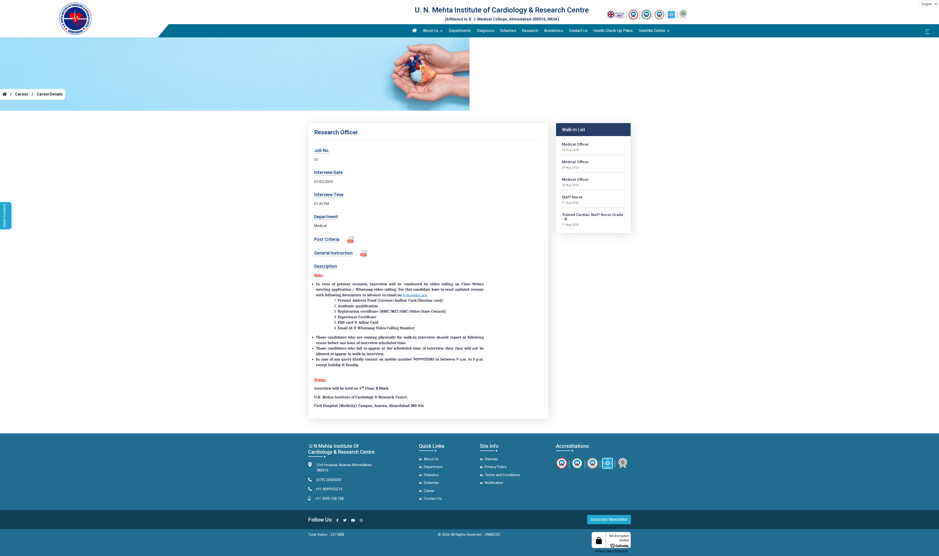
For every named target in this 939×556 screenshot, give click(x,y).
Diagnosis (485, 30)
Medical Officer (575, 144)
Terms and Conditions (502, 475)
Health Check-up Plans (613, 30)
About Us (431, 30)
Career (21, 94)
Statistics (431, 475)
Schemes (508, 30)
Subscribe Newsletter (609, 519)
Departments (460, 30)
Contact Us (578, 30)
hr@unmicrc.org (415, 295)
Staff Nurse (572, 197)
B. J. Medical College (488, 19)
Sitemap (491, 459)
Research (530, 30)
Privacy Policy (496, 467)
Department (433, 467)
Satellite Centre (652, 30)
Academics (553, 30)
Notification (494, 483)
